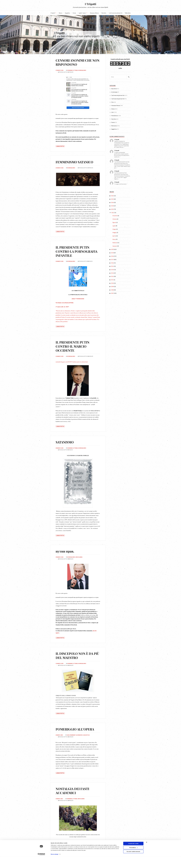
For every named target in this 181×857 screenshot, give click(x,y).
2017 (112, 259)
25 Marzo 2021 (59, 167)
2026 (112, 195)
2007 (112, 293)
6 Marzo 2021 (59, 735)
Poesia (74, 13)
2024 (112, 202)
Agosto (114, 222)
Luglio (114, 225)
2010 (112, 283)
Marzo (114, 239)
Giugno (114, 229)
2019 (112, 252)
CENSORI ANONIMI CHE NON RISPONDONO (77, 62)
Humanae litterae (94, 13)
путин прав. (65, 551)
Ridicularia (128, 13)
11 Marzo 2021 (59, 663)
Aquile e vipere (82, 13)
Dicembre (114, 215)
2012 (112, 276)
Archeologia (114, 92)
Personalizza (132, 847)
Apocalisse (114, 88)
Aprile (114, 236)
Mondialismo (82, 70)
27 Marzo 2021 (59, 70)
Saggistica (67, 13)
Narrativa (104, 13)
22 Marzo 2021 (59, 261)
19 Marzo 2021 (59, 557)
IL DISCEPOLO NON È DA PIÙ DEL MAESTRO (77, 655)
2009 (112, 286)
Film (112, 102)
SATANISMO (65, 442)
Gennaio (114, 246)
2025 (112, 199)
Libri (112, 112)
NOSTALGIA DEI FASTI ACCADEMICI (72, 791)
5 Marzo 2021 (59, 798)
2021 (112, 212)
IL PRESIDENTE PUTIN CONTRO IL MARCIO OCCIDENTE (72, 346)
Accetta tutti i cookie (133, 843)
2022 (112, 209)
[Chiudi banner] (146, 842)
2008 (112, 290)
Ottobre (114, 219)
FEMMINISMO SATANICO (74, 162)
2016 (112, 263)
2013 (112, 273)
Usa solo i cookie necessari (133, 851)
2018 (112, 256)
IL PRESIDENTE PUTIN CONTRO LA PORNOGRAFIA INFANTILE (76, 251)
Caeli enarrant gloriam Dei (115, 13)
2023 (112, 205)
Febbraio (114, 242)
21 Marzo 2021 (59, 356)
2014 (112, 269)
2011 (112, 279)
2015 (112, 266)
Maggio (114, 232)
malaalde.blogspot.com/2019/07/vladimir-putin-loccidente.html (72, 362)
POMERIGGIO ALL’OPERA (75, 729)
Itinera (60, 13)
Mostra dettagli (54, 854)
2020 (112, 249)
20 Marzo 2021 (59, 448)
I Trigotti (90, 4)
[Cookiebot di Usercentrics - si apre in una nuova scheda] (41, 854)
